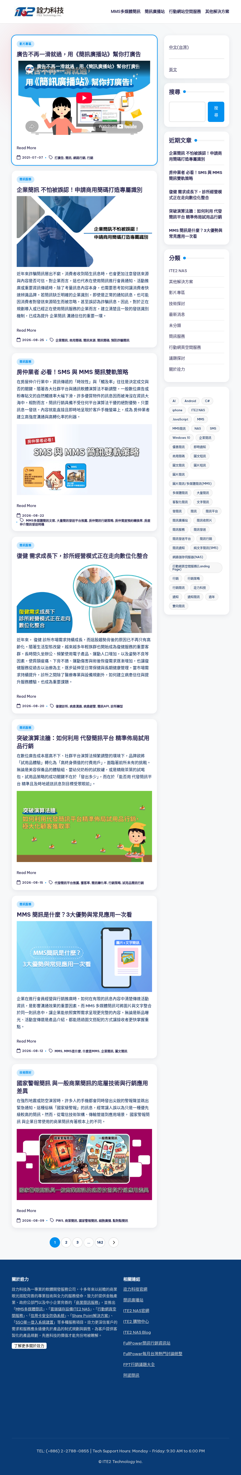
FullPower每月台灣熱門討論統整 (152, 1353)
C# (207, 401)
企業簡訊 (62, 340)
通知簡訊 (194, 597)
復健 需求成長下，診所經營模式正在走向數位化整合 (82, 555)
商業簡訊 (71, 1221)
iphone (177, 410)
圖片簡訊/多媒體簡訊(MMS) (192, 483)
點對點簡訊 (120, 1221)
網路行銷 (79, 158)
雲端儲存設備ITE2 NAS (70, 1309)
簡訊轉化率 (99, 883)
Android (190, 401)
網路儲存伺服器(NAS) (188, 557)
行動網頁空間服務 (185, 347)
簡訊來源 (89, 340)
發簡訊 (177, 511)
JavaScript (180, 419)
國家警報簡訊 (88, 1221)
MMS (58, 1051)
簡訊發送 (200, 529)
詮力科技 (200, 587)
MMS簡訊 (179, 428)
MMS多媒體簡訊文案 (40, 520)
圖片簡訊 (179, 474)
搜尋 (174, 91)
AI (174, 401)
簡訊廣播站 (180, 520)
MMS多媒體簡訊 (29, 1309)
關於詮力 (177, 369)
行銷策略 (114, 883)
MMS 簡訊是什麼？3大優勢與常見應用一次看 (74, 914)
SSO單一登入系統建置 (34, 1322)
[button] (113, 1242)
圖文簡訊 (121, 1051)
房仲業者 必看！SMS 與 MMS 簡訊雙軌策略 (72, 371)
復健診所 (62, 706)
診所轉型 (117, 706)
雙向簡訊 (179, 606)
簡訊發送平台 (182, 538)
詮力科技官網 (135, 1289)
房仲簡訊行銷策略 (101, 520)
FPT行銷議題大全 (139, 1364)
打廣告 (59, 158)
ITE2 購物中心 (136, 1321)
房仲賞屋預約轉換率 (129, 520)
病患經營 (90, 706)
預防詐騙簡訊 (120, 340)
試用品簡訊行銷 (133, 883)
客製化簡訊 (180, 502)
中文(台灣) (179, 47)
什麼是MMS (91, 1051)
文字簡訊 (203, 502)
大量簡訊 (203, 493)
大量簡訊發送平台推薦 (72, 520)
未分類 (175, 325)
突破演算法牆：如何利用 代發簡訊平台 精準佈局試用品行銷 (195, 214)
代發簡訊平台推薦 (67, 883)
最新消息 (177, 314)
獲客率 (85, 883)
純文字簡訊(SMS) (206, 548)
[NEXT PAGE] (113, 1242)
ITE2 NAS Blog (137, 1332)
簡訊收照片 (204, 520)
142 (100, 1242)
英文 (173, 69)
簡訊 (68, 158)
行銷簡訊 (179, 587)
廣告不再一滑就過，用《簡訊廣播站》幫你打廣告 (79, 54)
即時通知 (200, 447)
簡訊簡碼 (103, 340)
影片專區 (26, 44)
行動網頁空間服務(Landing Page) (191, 567)
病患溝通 (76, 706)
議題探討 (177, 358)
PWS (59, 1221)
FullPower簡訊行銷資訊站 (146, 1343)
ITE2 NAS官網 (136, 1310)
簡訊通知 (179, 548)
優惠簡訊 (179, 447)
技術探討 (26, 1072)
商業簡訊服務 (87, 1302)
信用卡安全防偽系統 (47, 1315)
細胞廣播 (105, 1221)
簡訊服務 (26, 179)
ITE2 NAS (178, 270)
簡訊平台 (212, 511)
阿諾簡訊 (131, 1375)
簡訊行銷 (206, 538)
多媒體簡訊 (180, 493)
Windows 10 (181, 437)
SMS (213, 428)
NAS (198, 428)
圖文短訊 (200, 456)
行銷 (90, 158)
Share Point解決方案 (90, 1315)
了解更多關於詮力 (29, 1345)
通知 (176, 597)
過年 (212, 597)
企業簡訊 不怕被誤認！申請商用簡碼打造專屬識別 (79, 189)
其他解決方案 (181, 281)
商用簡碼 (75, 340)
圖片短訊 (200, 465)
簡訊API (103, 706)
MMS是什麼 (72, 1051)
